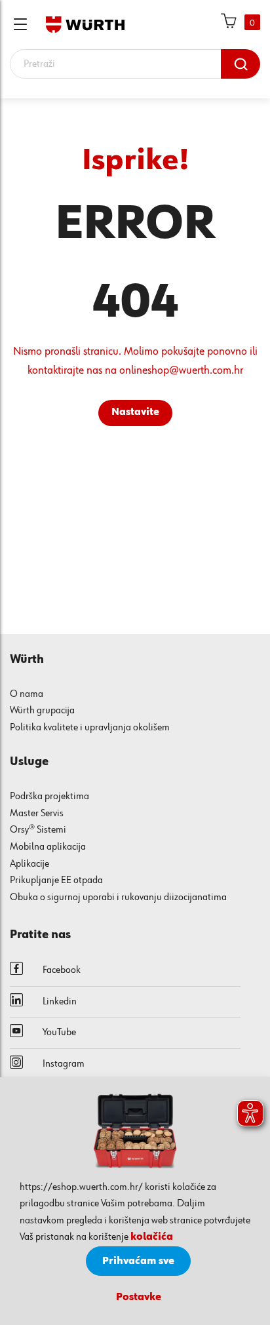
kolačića (151, 1237)
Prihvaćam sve (138, 1261)
